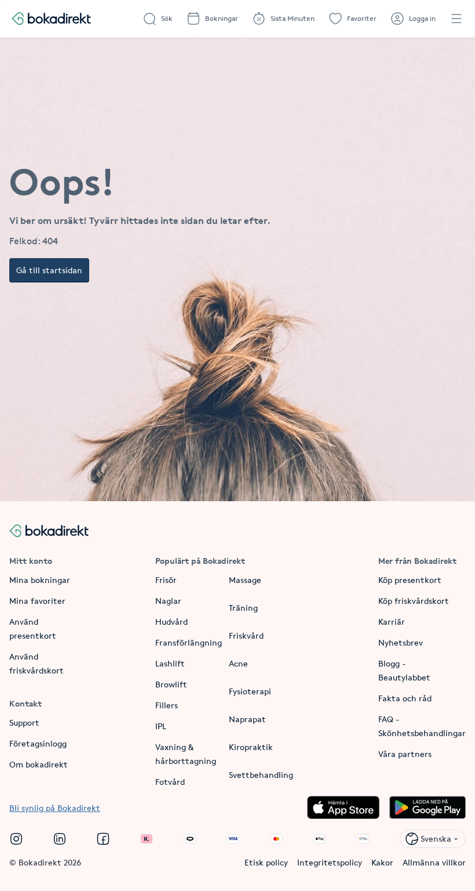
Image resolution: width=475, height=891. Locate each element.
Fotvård (170, 782)
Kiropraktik (251, 747)
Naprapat (247, 719)
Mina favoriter (37, 601)
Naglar (168, 601)
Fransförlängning (188, 642)
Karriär (391, 621)
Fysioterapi (250, 691)
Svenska (436, 838)
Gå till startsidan (49, 270)
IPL (160, 726)
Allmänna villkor (434, 862)
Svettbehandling (261, 775)
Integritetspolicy (329, 862)
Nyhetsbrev (400, 642)
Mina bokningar (39, 580)
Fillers (166, 705)
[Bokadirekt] (51, 18)
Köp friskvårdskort (413, 601)
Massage (245, 580)
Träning (243, 608)
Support (24, 722)
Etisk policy (266, 862)
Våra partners (405, 754)
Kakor (382, 862)
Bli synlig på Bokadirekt (54, 808)
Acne (238, 663)
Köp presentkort (409, 580)
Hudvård (171, 621)
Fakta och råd (405, 698)
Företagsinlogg (38, 743)
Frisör (166, 580)
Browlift (171, 684)
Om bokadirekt (38, 764)
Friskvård (246, 635)
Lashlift (170, 663)
